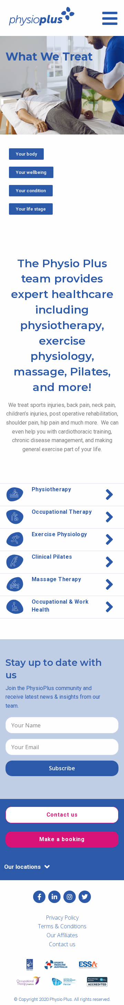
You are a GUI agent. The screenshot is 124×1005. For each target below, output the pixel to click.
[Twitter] (85, 897)
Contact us (62, 944)
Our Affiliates (62, 935)
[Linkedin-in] (54, 897)
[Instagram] (69, 897)
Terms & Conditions (62, 926)
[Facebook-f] (39, 897)
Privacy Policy (62, 917)
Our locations (22, 866)
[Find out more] (62, 495)
